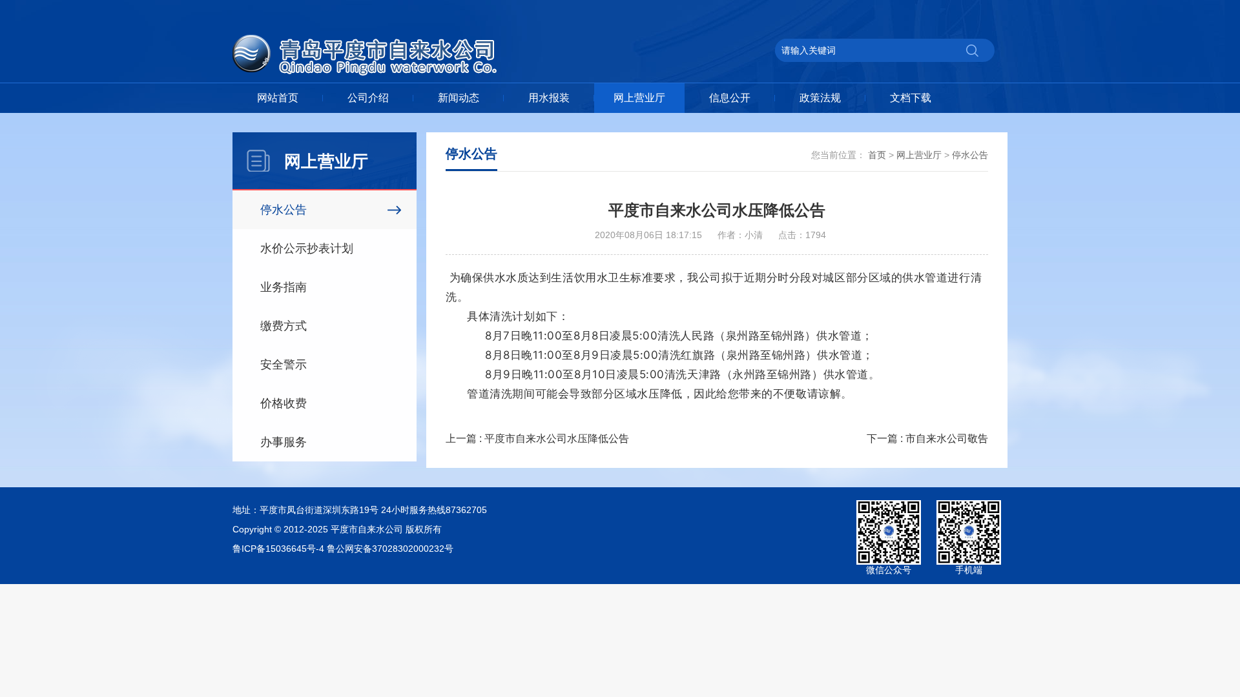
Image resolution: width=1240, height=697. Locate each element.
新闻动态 (458, 97)
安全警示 (283, 364)
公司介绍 (368, 97)
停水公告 (283, 209)
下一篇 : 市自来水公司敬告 (927, 438)
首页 (877, 155)
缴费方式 (283, 325)
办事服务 (283, 442)
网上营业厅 (639, 97)
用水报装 (549, 97)
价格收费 (283, 403)
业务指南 (283, 287)
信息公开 (729, 97)
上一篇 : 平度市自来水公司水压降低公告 (537, 438)
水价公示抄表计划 (306, 248)
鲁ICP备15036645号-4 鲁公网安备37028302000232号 (342, 548)
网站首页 (277, 97)
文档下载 (910, 97)
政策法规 (820, 97)
